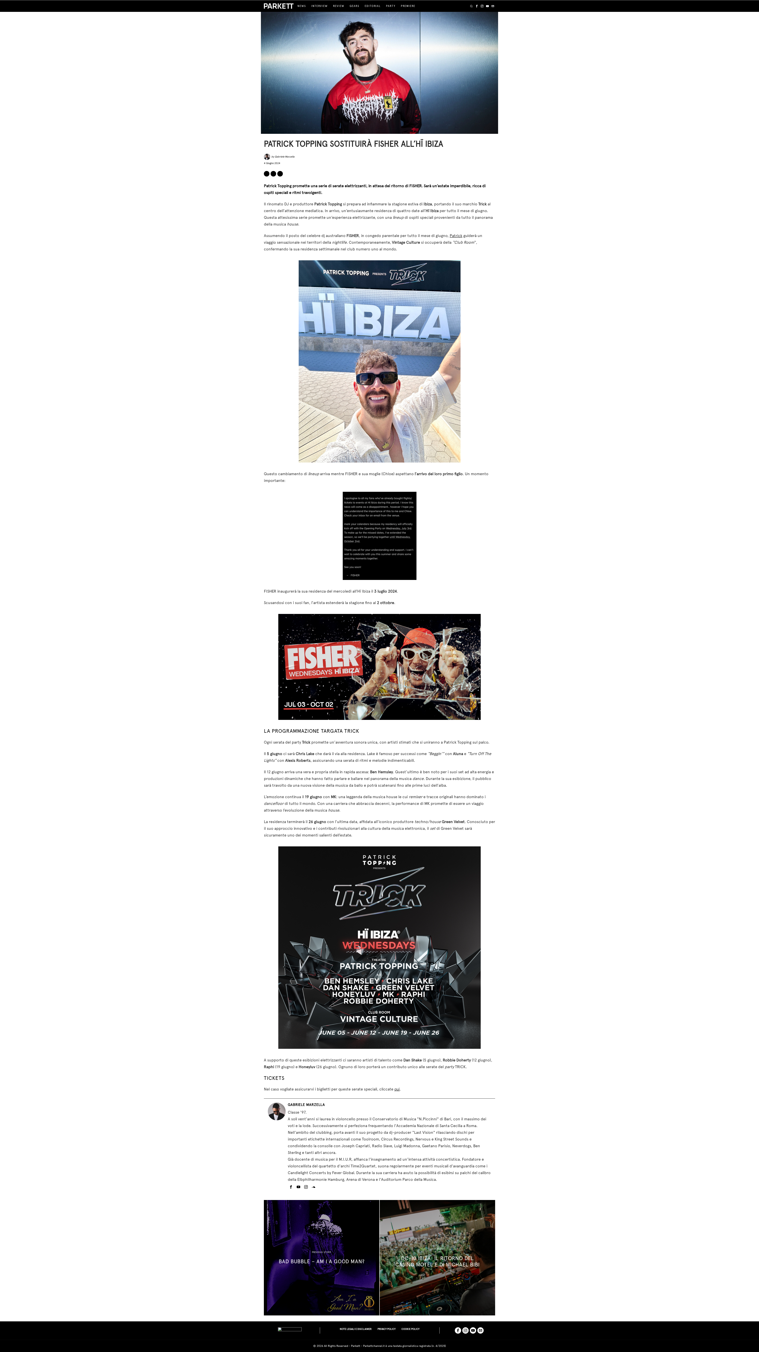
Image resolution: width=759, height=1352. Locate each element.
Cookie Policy (410, 1328)
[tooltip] (476, 6)
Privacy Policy (387, 1328)
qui (397, 1089)
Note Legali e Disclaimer (356, 1328)
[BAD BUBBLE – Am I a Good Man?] (321, 1257)
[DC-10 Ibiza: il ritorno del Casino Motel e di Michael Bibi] (437, 1257)
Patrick (456, 235)
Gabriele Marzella (285, 156)
